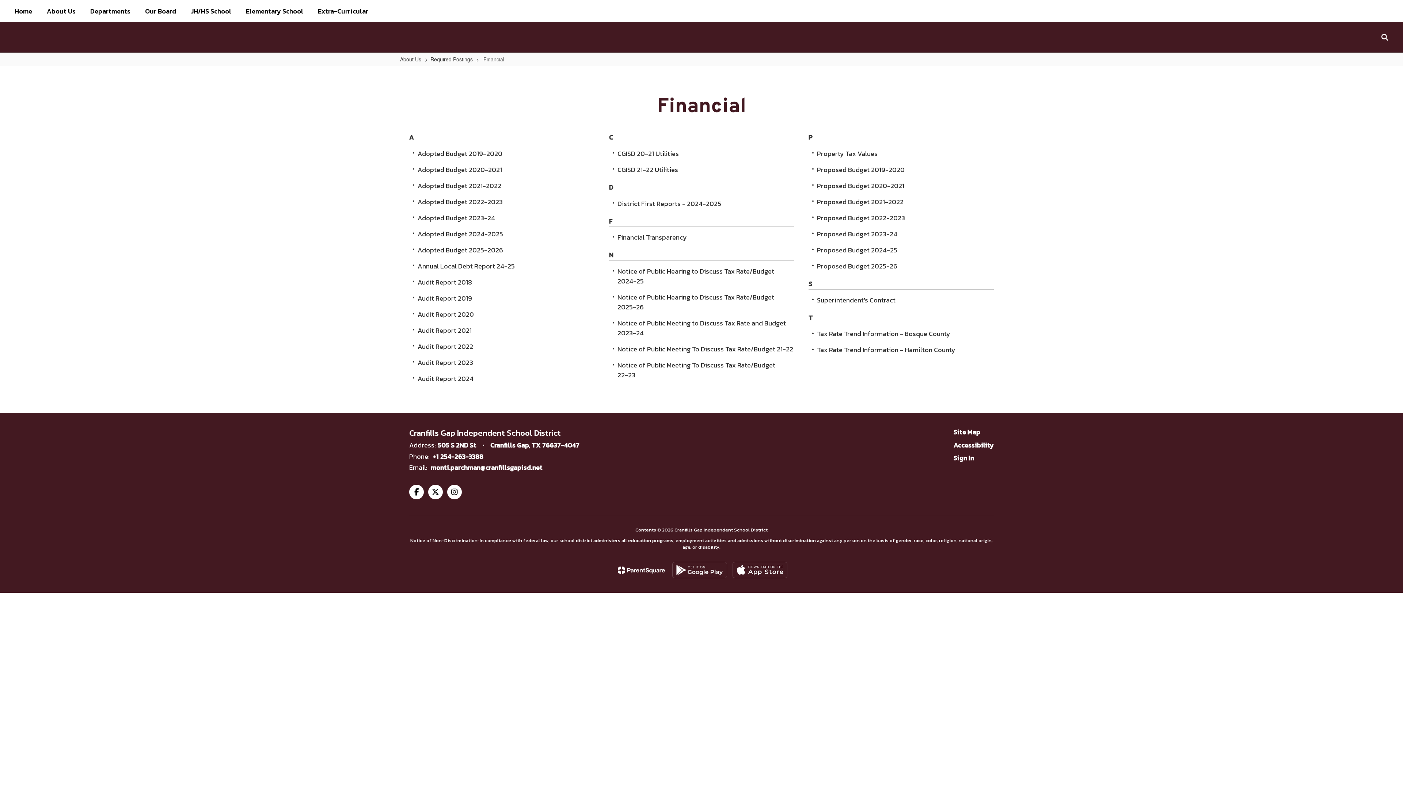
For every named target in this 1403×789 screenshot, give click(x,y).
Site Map (967, 432)
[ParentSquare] (641, 570)
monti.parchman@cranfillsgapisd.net (487, 467)
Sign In (964, 458)
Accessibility (974, 445)
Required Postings (451, 59)
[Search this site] (1384, 37)
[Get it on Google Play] (699, 570)
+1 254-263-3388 (458, 456)
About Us (410, 59)
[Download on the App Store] (760, 570)
